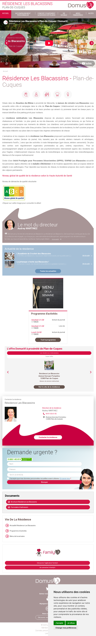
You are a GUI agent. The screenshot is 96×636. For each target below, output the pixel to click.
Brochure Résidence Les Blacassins (24, 502)
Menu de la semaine (17, 536)
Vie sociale (64, 14)
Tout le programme (48, 340)
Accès (91, 13)
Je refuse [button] (71, 623)
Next (91, 43)
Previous (7, 43)
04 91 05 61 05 (51, 414)
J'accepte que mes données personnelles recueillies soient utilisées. (40, 478)
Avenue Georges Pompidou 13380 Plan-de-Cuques (56, 418)
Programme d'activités (18, 531)
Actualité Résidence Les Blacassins (23, 525)
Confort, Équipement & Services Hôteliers (46, 14)
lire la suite (55, 239)
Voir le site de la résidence (49, 387)
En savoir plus (65, 478)
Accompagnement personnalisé (23, 14)
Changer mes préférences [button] (65, 628)
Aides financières (78, 14)
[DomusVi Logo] (81, 3)
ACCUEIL (5, 13)
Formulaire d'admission (19, 507)
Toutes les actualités (48, 271)
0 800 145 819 (14, 459)
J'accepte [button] (59, 623)
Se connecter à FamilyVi (47, 567)
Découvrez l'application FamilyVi (47, 563)
